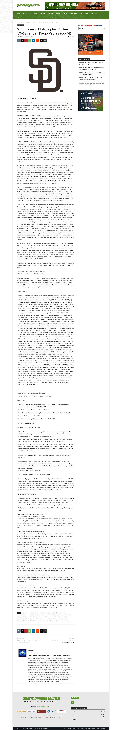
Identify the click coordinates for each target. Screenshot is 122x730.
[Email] (41, 40)
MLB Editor (20, 36)
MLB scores (28, 618)
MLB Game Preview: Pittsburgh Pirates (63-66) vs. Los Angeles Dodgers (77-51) (91, 68)
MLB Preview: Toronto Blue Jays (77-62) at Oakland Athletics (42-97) (28, 642)
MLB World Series (52, 618)
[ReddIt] (37, 40)
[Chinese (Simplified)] (82, 25)
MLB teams (43, 618)
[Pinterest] (26, 40)
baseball (37, 612)
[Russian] (97, 25)
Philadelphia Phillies (22, 620)
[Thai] (101, 25)
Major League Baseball (22, 616)
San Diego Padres (32, 620)
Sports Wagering (51, 620)
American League (29, 612)
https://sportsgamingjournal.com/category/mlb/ (38, 652)
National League (61, 618)
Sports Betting (41, 620)
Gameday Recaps (59, 614)
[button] (103, 15)
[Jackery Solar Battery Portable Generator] (90, 54)
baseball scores (62, 612)
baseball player (43, 612)
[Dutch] (84, 25)
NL (67, 618)
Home (18, 22)
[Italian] (92, 25)
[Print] (45, 40)
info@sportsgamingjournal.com (45, 706)
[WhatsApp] (29, 40)
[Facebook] (18, 40)
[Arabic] (79, 25)
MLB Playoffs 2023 (62, 616)
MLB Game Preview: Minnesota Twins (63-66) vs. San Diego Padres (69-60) (92, 73)
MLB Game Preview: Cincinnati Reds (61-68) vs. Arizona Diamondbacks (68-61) (91, 78)
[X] (22, 40)
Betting (30, 614)
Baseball (23, 22)
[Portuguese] (95, 25)
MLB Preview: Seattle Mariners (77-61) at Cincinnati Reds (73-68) (63, 642)
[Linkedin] (33, 40)
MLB (22, 25)
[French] (88, 25)
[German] (90, 25)
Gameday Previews (49, 614)
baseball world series (22, 614)
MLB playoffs (53, 616)
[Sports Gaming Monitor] (90, 111)
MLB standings (36, 618)
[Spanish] (99, 25)
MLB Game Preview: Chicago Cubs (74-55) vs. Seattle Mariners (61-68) (91, 63)
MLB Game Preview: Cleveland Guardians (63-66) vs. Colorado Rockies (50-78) (92, 83)
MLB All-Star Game (38, 616)
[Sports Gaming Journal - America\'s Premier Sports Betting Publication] (29, 5)
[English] (86, 25)
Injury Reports (68, 614)
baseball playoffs (53, 612)
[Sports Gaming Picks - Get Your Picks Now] (74, 6)
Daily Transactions (38, 614)
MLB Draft (46, 616)
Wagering (58, 620)
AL (22, 612)
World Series (66, 620)
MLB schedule (20, 618)
